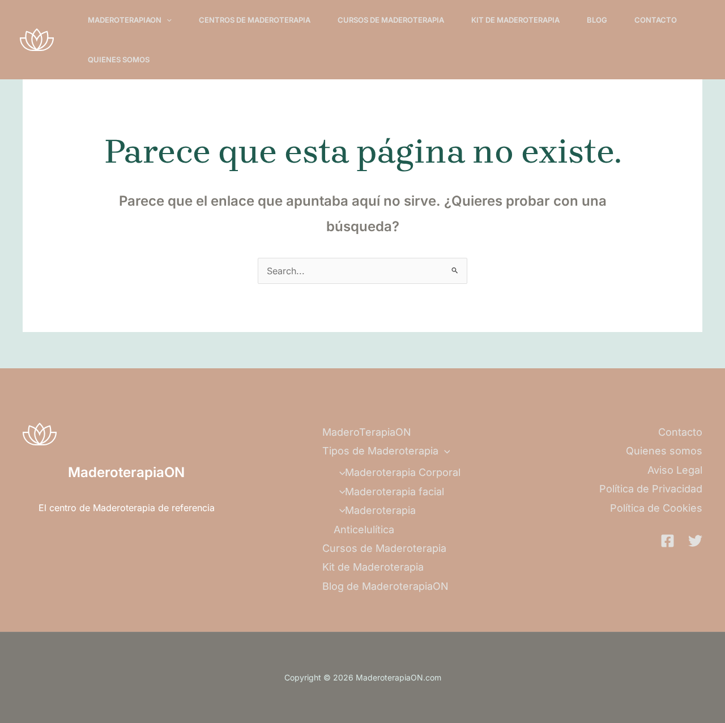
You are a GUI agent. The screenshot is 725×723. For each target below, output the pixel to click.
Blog (597, 19)
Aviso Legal (674, 470)
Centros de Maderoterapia (254, 19)
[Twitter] (695, 541)
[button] (166, 20)
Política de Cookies (656, 508)
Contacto (655, 19)
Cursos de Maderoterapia (391, 19)
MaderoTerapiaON (124, 19)
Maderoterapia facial (394, 491)
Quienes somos (119, 59)
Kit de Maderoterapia (515, 19)
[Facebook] (667, 541)
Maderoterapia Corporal (402, 472)
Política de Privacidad (650, 489)
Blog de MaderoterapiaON (385, 586)
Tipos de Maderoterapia (380, 451)
